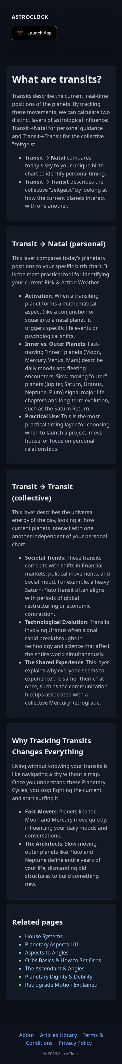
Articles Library (58, 1035)
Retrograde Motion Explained (61, 984)
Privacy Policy (75, 1042)
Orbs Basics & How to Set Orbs (63, 960)
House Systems (44, 936)
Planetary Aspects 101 (52, 944)
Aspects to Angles (47, 952)
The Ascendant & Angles (55, 968)
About (26, 1035)
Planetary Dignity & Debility (58, 976)
